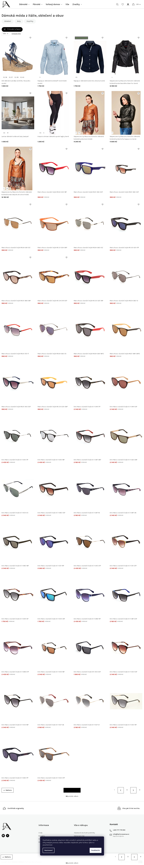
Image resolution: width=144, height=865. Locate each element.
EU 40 (22, 77)
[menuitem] (24, 4)
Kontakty (42, 836)
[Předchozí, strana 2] (121, 790)
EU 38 (16, 77)
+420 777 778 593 (119, 830)
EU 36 (5, 77)
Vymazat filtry (16, 34)
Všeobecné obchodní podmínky (84, 833)
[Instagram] (3, 835)
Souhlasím (95, 850)
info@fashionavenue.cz (121, 834)
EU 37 (11, 77)
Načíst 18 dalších (72, 790)
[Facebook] (7, 835)
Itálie (4, 34)
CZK (137, 4)
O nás (40, 833)
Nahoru (9, 790)
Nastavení (48, 850)
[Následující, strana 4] (133, 790)
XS (76, 77)
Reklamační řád (79, 836)
